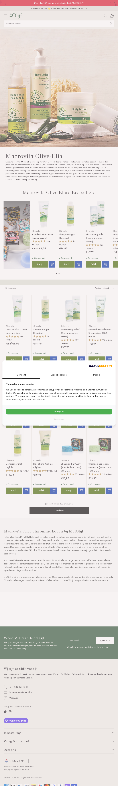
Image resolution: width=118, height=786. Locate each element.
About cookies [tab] (59, 375)
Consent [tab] (21, 375)
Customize (59, 419)
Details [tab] (96, 375)
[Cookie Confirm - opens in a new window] (100, 366)
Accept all (59, 411)
